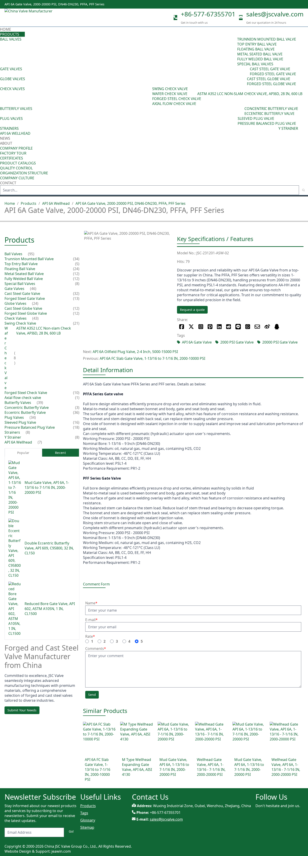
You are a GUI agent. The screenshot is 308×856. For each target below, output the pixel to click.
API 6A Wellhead (15, 133)
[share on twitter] (191, 326)
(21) (76, 323)
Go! (71, 831)
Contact (8, 182)
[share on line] (238, 326)
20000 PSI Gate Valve (280, 342)
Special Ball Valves (255, 63)
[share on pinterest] (210, 326)
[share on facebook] (181, 326)
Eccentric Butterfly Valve (269, 113)
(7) (40, 442)
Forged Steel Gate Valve (273, 73)
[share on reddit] (228, 326)
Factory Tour (13, 153)
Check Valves (12, 88)
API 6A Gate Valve (197, 342)
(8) (195, 93)
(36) (76, 412)
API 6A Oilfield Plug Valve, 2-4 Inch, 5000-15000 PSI (135, 351)
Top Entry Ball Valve (257, 44)
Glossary (87, 820)
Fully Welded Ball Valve (260, 59)
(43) (149, 96)
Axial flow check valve (174, 103)
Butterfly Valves (16, 108)
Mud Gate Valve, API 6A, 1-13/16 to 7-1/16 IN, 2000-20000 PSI (47, 487)
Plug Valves (11, 118)
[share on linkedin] (219, 326)
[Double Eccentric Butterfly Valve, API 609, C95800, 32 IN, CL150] (14, 548)
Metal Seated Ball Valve (260, 54)
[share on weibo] (267, 326)
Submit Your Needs (22, 710)
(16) (76, 422)
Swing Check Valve (170, 88)
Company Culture (17, 177)
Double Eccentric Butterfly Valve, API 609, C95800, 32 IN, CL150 (49, 548)
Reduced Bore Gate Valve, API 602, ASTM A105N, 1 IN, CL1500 (50, 608)
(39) (241, 111)
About (6, 143)
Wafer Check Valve (169, 93)
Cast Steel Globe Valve (268, 78)
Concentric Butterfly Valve (271, 108)
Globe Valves (12, 78)
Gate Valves (11, 68)
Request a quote (192, 309)
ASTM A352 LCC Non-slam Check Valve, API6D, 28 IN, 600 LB (249, 93)
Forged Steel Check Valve (176, 98)
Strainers (9, 128)
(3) (77, 407)
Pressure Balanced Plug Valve (267, 123)
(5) (77, 264)
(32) (76, 293)
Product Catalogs (18, 163)
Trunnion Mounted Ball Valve (266, 39)
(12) (76, 273)
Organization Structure (24, 173)
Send (92, 694)
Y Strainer (288, 128)
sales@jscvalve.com (274, 14)
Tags (84, 812)
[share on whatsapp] (247, 326)
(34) (234, 120)
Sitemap (87, 827)
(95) (234, 51)
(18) (76, 427)
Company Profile (16, 148)
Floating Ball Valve (256, 49)
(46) (247, 71)
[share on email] (257, 326)
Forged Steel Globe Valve (271, 83)
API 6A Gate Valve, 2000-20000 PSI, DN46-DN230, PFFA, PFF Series (131, 203)
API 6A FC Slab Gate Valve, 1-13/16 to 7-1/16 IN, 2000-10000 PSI (152, 358)
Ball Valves (10, 39)
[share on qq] (276, 326)
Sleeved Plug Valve (256, 118)
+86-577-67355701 (208, 14)
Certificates (11, 158)
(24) (244, 81)
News (5, 138)
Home (5, 29)
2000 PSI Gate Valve (237, 342)
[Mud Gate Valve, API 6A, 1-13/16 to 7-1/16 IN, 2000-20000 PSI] (14, 487)
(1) (77, 397)
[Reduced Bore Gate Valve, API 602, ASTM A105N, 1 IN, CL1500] (14, 609)
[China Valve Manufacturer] (38, 18)
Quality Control (16, 168)
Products (9, 34)
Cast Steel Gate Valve (270, 68)
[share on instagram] (200, 326)
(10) (76, 392)
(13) (76, 298)
